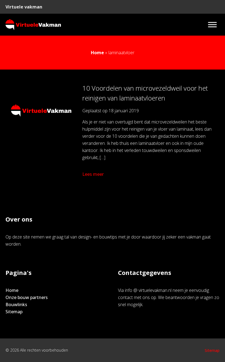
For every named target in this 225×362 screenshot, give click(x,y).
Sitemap (13, 312)
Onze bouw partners (26, 297)
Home (97, 53)
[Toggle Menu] (212, 24)
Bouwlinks (16, 304)
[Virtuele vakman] (33, 24)
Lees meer (93, 174)
